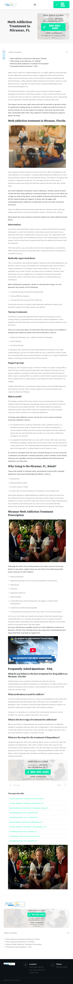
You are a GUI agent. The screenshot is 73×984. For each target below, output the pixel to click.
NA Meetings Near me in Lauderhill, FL (23, 817)
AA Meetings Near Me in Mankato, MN (23, 813)
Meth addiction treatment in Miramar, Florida (28, 58)
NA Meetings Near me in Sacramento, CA (24, 836)
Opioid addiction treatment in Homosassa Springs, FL (29, 808)
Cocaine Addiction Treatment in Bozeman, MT (26, 803)
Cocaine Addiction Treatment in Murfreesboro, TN (27, 827)
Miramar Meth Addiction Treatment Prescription (29, 64)
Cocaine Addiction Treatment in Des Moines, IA (26, 799)
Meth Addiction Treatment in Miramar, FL (19, 25)
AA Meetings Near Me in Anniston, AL (23, 831)
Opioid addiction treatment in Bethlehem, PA (25, 822)
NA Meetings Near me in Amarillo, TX (23, 841)
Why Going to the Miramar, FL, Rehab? (25, 61)
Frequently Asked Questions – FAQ (23, 66)
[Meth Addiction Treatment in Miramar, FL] (38, 867)
